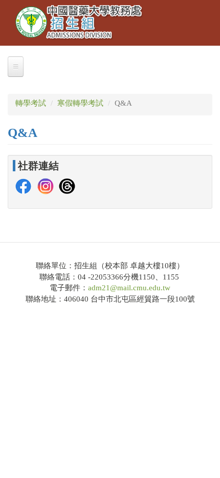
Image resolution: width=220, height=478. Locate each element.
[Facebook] (23, 186)
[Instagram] (45, 186)
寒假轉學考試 (80, 103)
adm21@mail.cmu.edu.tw (129, 288)
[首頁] (79, 23)
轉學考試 (30, 103)
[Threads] (67, 186)
